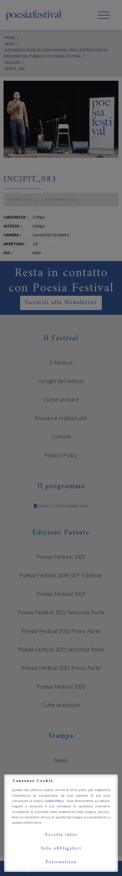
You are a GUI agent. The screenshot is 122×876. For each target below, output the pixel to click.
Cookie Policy (54, 800)
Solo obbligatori (61, 848)
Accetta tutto (61, 835)
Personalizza (61, 862)
